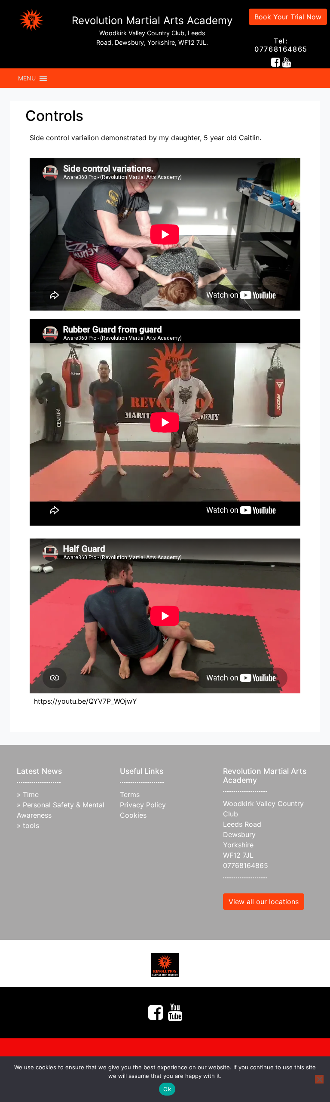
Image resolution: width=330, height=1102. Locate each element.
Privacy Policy (143, 804)
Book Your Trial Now (287, 16)
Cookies (133, 815)
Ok (167, 1089)
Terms (130, 794)
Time (31, 794)
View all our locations (264, 901)
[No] (319, 1079)
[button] (27, 78)
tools (31, 825)
